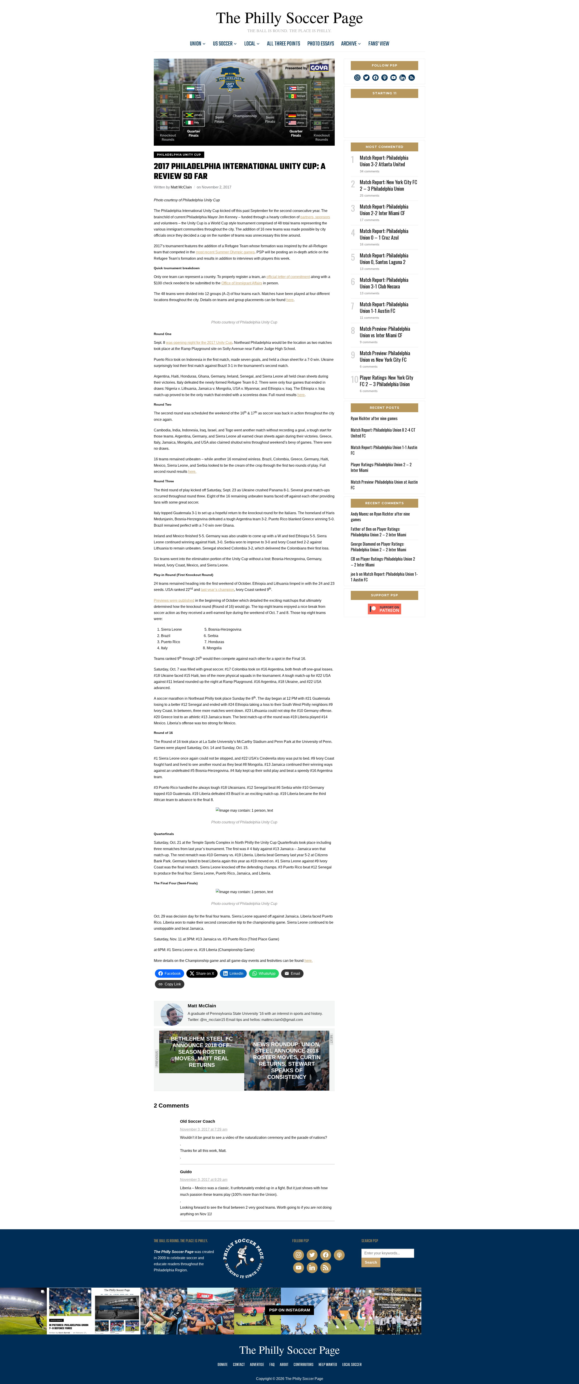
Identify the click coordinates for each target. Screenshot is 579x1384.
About (284, 1365)
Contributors (303, 1365)
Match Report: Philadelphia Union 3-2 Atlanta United (384, 161)
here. (192, 471)
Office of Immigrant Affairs (241, 283)
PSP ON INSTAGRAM (289, 1310)
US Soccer (223, 43)
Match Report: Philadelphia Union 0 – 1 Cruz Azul (384, 234)
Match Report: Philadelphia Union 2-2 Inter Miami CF (384, 209)
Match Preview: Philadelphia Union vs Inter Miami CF (385, 332)
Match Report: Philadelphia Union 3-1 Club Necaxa (384, 283)
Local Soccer (352, 1365)
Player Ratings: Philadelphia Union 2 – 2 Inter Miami (381, 467)
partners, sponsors (315, 217)
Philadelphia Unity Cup (179, 154)
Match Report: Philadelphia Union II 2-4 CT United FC (383, 432)
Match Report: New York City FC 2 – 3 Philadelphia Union (388, 185)
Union (195, 43)
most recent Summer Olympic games (225, 252)
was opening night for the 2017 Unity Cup (199, 343)
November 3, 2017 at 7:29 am (203, 1129)
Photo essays (320, 43)
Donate (223, 1365)
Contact (239, 1365)
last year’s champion (217, 590)
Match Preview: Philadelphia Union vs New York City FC (385, 356)
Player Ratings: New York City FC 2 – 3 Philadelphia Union (386, 381)
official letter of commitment (288, 277)
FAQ (272, 1365)
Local (249, 43)
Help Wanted (328, 1365)
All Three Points (283, 43)
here (290, 300)
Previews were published (174, 600)
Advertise (257, 1365)
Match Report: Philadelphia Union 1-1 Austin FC (384, 307)
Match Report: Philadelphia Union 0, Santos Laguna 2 (384, 258)
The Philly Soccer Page (289, 17)
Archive (349, 43)
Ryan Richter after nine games (374, 418)
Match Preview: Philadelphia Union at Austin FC (384, 484)
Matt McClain (181, 187)
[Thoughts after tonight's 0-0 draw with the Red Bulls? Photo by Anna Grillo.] (210, 1311)
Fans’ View (378, 43)
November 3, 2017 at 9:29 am (203, 1180)
